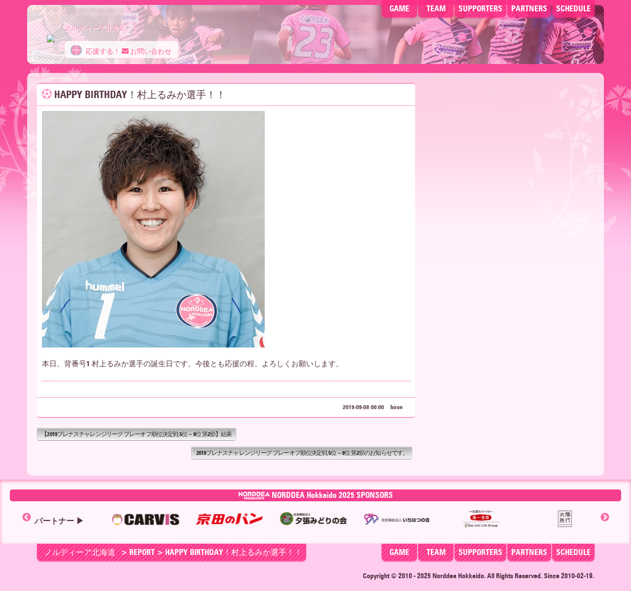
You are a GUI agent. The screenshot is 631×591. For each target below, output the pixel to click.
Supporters (480, 8)
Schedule (573, 8)
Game (399, 8)
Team (436, 8)
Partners (529, 552)
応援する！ (102, 51)
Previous (27, 517)
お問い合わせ (150, 51)
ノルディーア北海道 (79, 552)
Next (605, 517)
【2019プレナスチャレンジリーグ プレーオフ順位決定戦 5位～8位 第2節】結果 (136, 434)
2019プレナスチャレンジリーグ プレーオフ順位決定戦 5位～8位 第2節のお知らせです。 (302, 452)
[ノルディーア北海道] (51, 33)
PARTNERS (529, 8)
